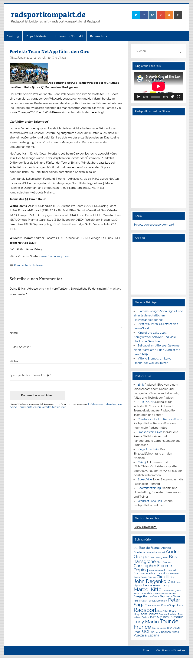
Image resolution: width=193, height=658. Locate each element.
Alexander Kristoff (155, 552)
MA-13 (142, 462)
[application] (158, 86)
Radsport (145, 610)
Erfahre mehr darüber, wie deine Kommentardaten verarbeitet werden (66, 406)
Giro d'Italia (59, 57)
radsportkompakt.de (48, 14)
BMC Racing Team (159, 557)
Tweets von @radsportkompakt (154, 224)
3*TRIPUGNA (146, 402)
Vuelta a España (146, 635)
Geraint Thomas (148, 577)
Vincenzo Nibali (169, 632)
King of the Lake (148, 449)
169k (141, 384)
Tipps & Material (36, 36)
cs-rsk (41, 57)
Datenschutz (98, 36)
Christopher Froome (153, 565)
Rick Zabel (162, 611)
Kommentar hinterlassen (29, 265)
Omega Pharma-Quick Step (149, 596)
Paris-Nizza (173, 596)
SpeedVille (145, 479)
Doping (141, 569)
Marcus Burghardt (172, 590)
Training (13, 36)
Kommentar (18, 294)
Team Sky (156, 617)
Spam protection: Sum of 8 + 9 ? (30, 375)
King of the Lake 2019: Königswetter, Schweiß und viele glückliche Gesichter (155, 337)
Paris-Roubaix (140, 601)
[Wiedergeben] (138, 97)
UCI (145, 631)
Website (15, 361)
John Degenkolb (152, 581)
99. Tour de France (147, 548)
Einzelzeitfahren (156, 570)
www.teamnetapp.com (55, 256)
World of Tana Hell (150, 501)
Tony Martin (146, 621)
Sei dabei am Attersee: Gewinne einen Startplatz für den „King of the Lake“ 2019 (157, 350)
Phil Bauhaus (154, 605)
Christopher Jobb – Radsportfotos (160, 419)
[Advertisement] (158, 267)
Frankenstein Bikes (150, 432)
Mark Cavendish (143, 593)
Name (14, 333)
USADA (153, 632)
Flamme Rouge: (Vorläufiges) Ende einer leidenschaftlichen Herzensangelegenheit (158, 315)
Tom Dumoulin (172, 617)
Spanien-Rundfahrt (168, 614)
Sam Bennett (149, 613)
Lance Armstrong (156, 585)
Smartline (179, 650)
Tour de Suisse (159, 628)
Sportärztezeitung (149, 488)
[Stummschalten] (172, 97)
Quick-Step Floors (172, 605)
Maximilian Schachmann (164, 593)
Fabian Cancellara (159, 573)
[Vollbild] (178, 97)
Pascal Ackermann (157, 600)
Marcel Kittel (148, 589)
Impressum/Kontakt (69, 36)
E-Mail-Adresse (20, 347)
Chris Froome (164, 562)
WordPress (162, 650)
